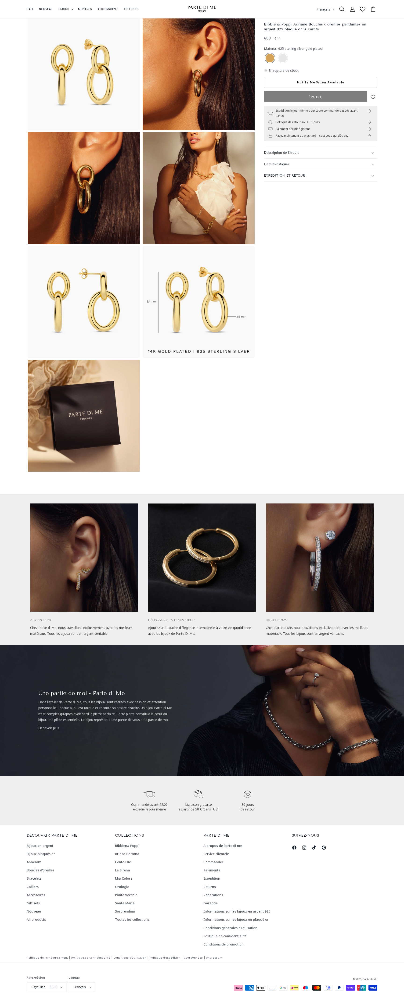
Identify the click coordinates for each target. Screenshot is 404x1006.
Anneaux (34, 862)
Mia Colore (123, 878)
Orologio (122, 887)
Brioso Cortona (127, 854)
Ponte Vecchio (126, 895)
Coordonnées (193, 957)
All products (36, 919)
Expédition (211, 878)
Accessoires (36, 895)
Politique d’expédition (165, 957)
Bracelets (34, 878)
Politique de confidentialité (224, 936)
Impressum (214, 957)
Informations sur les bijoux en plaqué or (236, 919)
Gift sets (33, 903)
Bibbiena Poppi (127, 845)
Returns (209, 887)
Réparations (213, 895)
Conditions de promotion (223, 944)
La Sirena (122, 870)
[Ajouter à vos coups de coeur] (372, 97)
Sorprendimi (125, 911)
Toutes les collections (132, 919)
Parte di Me (370, 979)
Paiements (211, 870)
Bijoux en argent (40, 845)
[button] (65, 9)
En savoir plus (48, 728)
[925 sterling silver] (283, 58)
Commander (213, 862)
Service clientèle (216, 854)
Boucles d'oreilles (40, 870)
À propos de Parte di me (222, 845)
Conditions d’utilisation (129, 957)
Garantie (210, 903)
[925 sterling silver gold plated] (270, 58)
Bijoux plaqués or (41, 854)
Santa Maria (125, 903)
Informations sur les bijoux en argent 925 (236, 911)
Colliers (33, 887)
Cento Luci (123, 862)
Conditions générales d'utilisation (230, 928)
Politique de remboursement (47, 957)
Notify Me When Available (320, 82)
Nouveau (34, 911)
